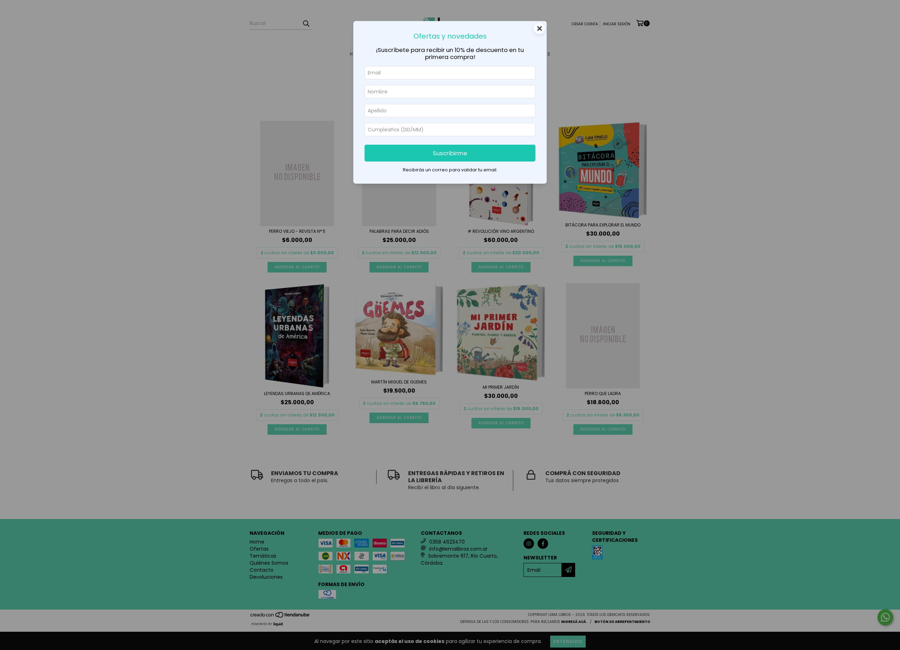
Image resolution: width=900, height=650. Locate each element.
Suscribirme (450, 153)
